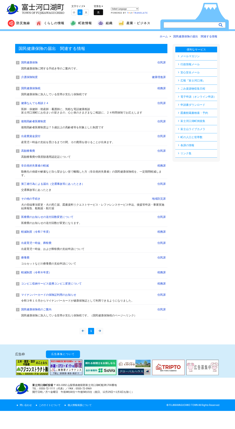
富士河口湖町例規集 (192, 121)
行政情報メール (190, 64)
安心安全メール (190, 72)
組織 (109, 23)
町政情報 (85, 23)
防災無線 (23, 23)
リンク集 (185, 153)
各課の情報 (187, 145)
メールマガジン (190, 56)
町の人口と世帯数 (191, 137)
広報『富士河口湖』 (192, 80)
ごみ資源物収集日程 (192, 88)
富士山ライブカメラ (192, 129)
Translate (140, 13)
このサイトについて (50, 405)
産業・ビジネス (138, 23)
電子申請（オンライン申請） (198, 96)
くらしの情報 (54, 23)
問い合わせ (26, 405)
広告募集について (63, 354)
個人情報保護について (80, 405)
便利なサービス (196, 49)
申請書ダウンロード (192, 104)
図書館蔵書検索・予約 (194, 112)
